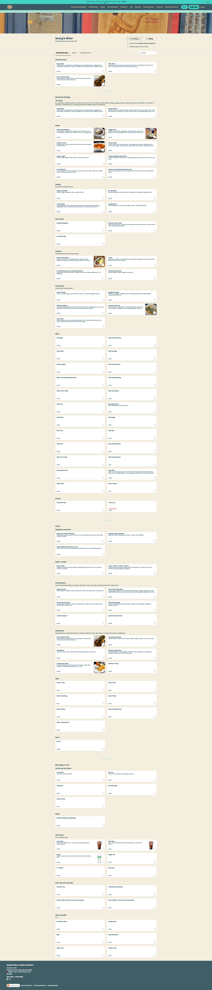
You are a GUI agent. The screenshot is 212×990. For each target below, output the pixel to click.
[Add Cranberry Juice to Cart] (103, 928)
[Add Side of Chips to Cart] (103, 716)
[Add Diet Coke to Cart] (154, 848)
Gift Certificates (112, 7)
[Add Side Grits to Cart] (103, 411)
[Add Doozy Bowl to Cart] (103, 71)
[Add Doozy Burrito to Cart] (154, 115)
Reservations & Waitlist (78, 7)
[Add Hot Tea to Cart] (154, 779)
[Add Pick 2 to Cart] (103, 748)
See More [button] (123, 1)
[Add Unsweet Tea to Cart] (103, 894)
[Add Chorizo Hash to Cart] (154, 150)
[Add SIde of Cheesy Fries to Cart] (154, 716)
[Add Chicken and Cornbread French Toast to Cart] (154, 176)
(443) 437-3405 (12, 968)
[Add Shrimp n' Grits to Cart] (103, 150)
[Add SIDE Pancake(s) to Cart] (154, 398)
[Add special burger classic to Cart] (154, 623)
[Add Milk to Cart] (103, 942)
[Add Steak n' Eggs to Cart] (103, 163)
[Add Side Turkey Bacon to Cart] (154, 371)
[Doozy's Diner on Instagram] (8, 979)
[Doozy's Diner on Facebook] (10, 979)
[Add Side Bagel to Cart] (154, 424)
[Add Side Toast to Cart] (103, 424)
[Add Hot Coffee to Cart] (103, 779)
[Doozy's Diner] (10, 7)
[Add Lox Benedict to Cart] (103, 211)
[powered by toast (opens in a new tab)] (13, 985)
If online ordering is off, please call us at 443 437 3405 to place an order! (103, 1)
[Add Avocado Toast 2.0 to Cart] (154, 312)
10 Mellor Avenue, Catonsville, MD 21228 (19, 970)
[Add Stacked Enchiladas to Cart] (103, 136)
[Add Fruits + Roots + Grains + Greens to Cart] (154, 573)
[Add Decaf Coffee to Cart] (103, 806)
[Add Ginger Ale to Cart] (154, 861)
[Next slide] (209, 2)
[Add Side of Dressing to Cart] (103, 703)
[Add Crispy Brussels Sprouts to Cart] (154, 540)
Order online (19, 976)
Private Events (93, 7)
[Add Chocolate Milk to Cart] (154, 942)
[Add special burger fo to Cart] (103, 623)
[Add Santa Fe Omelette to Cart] (103, 265)
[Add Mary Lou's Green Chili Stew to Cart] (103, 540)
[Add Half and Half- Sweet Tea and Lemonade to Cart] (154, 907)
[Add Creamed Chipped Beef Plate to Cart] (154, 163)
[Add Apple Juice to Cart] (103, 955)
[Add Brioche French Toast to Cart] (154, 230)
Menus (103, 7)
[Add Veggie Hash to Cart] (154, 136)
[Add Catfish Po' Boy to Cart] (154, 670)
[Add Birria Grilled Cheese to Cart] (103, 84)
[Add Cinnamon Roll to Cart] (103, 243)
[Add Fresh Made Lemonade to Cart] (154, 894)
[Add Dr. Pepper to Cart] (103, 875)
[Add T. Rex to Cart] (154, 265)
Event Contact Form (171, 7)
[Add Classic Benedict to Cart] (103, 198)
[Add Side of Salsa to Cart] (154, 490)
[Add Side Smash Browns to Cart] (154, 345)
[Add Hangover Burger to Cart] (154, 299)
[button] (63, 53)
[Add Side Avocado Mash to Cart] (154, 451)
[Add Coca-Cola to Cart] (103, 848)
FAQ (131, 7)
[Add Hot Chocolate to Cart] (154, 793)
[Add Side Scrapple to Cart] (103, 371)
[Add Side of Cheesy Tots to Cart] (103, 729)
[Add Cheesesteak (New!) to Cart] (154, 644)
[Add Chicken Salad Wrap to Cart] (154, 657)
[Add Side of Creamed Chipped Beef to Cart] (103, 384)
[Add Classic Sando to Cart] (103, 299)
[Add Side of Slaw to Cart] (154, 703)
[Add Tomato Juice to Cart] (154, 955)
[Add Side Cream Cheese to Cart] (154, 464)
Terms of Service (26, 985)
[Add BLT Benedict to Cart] (154, 198)
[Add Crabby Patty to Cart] (154, 211)
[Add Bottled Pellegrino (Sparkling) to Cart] (103, 825)
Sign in (202, 7)
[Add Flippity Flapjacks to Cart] (103, 230)
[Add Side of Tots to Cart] (154, 689)
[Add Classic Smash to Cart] (103, 596)
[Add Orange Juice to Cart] (154, 928)
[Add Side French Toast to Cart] (103, 398)
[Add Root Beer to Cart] (154, 875)
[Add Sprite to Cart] (103, 861)
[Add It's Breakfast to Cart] (103, 176)
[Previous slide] (207, 2)
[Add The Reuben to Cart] (103, 657)
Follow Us (160, 7)
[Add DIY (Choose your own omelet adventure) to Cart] (103, 278)
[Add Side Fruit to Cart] (103, 437)
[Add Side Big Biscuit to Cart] (154, 411)
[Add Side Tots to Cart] (154, 437)
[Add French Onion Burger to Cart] (103, 609)
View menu (10, 976)
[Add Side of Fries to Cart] (103, 689)
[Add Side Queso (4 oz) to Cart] (103, 477)
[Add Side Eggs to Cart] (103, 345)
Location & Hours (148, 7)
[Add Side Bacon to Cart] (103, 358)
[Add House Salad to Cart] (103, 573)
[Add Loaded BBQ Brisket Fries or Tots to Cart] (103, 554)
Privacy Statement (40, 985)
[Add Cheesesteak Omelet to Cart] (154, 278)
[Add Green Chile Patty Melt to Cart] (154, 596)
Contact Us (124, 7)
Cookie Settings (53, 985)
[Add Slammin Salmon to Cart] (103, 312)
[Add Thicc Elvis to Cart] (154, 71)
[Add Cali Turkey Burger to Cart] (154, 609)
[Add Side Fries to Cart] (103, 451)
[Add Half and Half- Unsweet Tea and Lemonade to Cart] (103, 907)
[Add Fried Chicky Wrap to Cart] (103, 670)
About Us (138, 7)
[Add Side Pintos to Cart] (103, 490)
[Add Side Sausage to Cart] (154, 358)
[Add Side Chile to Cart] (154, 477)
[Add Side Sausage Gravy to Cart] (154, 384)
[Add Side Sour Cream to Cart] (103, 464)
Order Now (194, 7)
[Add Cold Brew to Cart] (103, 793)
